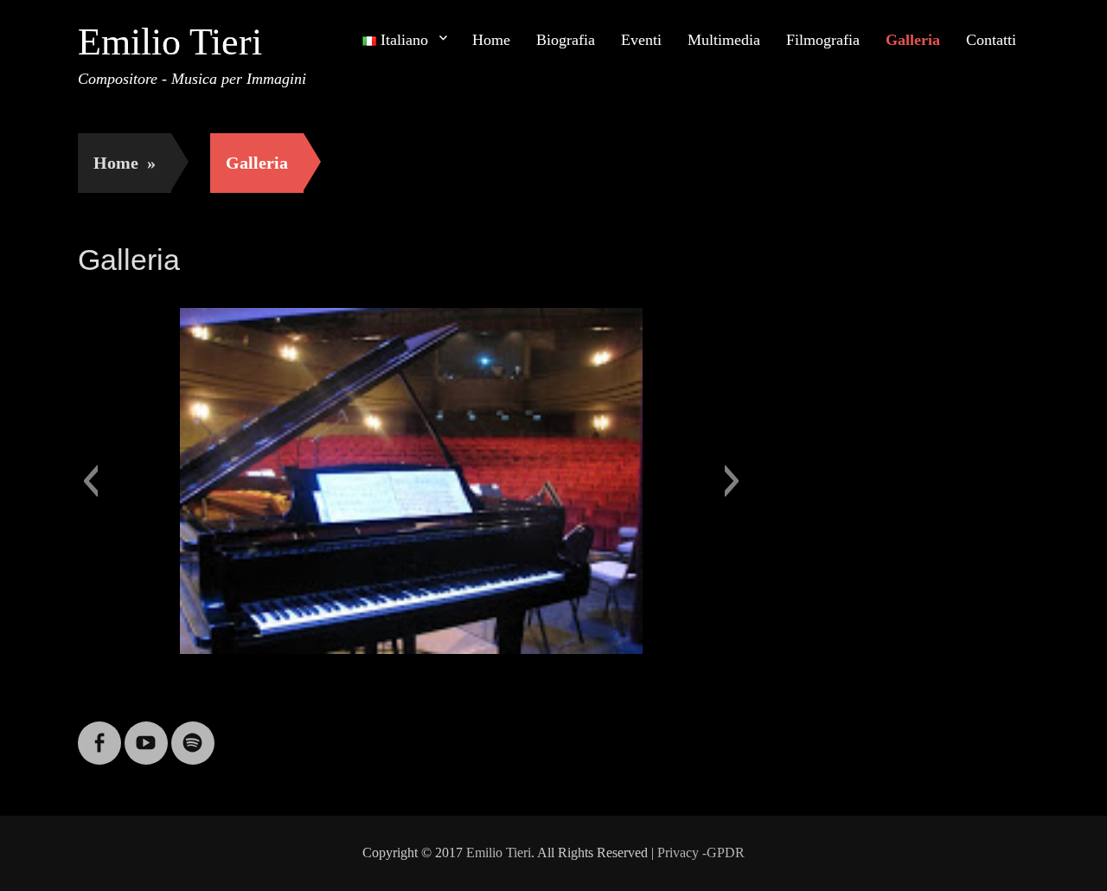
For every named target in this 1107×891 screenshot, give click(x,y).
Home (491, 39)
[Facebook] (99, 732)
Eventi (641, 39)
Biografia (565, 39)
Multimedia (724, 39)
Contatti (991, 39)
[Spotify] (192, 732)
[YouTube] (146, 732)
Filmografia (823, 39)
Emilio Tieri (170, 42)
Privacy (678, 852)
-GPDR (723, 852)
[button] (90, 481)
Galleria (913, 39)
